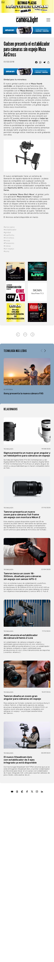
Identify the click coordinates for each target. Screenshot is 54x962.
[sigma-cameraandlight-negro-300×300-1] (38, 292)
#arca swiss (9, 227)
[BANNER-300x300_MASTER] (38, 312)
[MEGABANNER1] (27, 6)
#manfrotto (9, 235)
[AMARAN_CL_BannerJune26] (27, 30)
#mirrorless (9, 238)
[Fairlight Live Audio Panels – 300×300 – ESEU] (38, 271)
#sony (6, 251)
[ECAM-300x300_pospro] (16, 312)
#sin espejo (9, 249)
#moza (7, 241)
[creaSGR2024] (16, 292)
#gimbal (7, 232)
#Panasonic (9, 243)
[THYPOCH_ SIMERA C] (16, 271)
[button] (45, 350)
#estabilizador (10, 230)
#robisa (7, 246)
